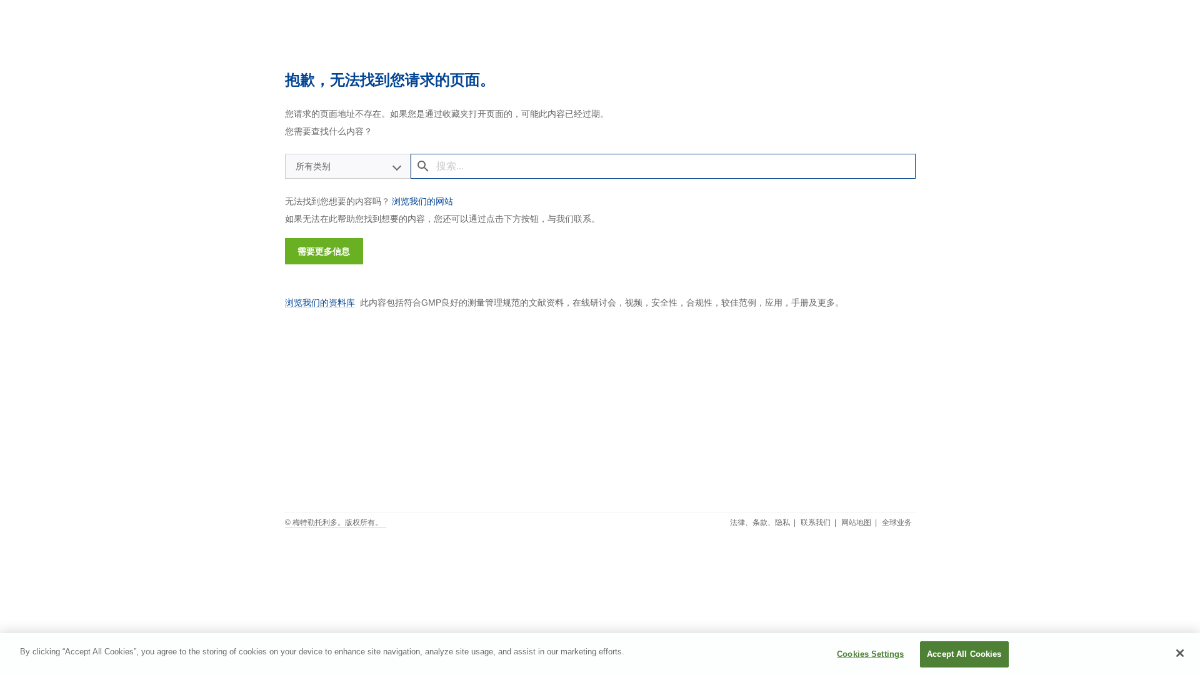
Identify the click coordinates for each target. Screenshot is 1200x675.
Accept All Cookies (964, 654)
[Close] (1180, 653)
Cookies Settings (870, 654)
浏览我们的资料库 (320, 303)
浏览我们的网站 (422, 201)
